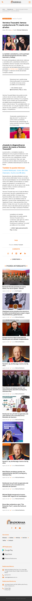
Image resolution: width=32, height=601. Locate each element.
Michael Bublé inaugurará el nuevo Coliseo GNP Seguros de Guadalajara (14, 495)
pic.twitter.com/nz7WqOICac (17, 84)
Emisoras (4, 537)
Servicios (24, 537)
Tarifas (4, 540)
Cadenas (11, 537)
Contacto (10, 540)
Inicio (3, 9)
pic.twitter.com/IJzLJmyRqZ (17, 225)
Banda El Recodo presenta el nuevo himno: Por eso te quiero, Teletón (14, 287)
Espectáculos (10, 9)
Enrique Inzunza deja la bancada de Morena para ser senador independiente (15, 338)
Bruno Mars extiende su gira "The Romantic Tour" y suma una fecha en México (14, 506)
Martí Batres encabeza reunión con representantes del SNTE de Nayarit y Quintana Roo (14, 389)
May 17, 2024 (23, 89)
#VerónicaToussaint (15, 81)
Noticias (18, 537)
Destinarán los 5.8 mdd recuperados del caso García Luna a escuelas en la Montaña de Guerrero (15, 415)
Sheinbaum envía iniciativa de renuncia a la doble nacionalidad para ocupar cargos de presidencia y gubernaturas (16, 313)
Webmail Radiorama (11, 558)
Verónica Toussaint (18, 244)
